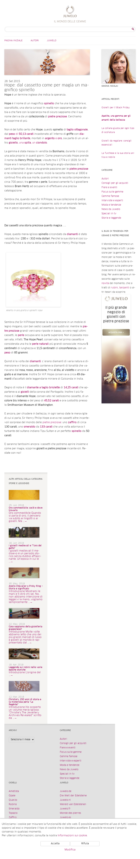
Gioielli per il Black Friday (116, 108)
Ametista (14, 791)
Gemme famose (110, 196)
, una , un (28, 142)
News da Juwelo (111, 209)
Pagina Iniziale (13, 41)
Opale (12, 796)
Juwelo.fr (65, 809)
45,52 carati (51, 400)
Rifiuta (85, 843)
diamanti (35, 361)
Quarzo (13, 800)
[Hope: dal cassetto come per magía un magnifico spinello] (47, 78)
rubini (114, 288)
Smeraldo (14, 809)
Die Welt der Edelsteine (73, 796)
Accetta (55, 843)
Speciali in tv (109, 213)
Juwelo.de (65, 791)
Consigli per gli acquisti (115, 183)
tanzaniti (124, 288)
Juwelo (51, 41)
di (21, 134)
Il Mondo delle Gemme (70, 11)
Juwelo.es (65, 817)
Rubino (13, 804)
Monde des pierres (70, 813)
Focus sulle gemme (112, 192)
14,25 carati (71, 387)
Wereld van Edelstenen (73, 804)
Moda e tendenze (111, 205)
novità (105, 283)
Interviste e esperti (112, 200)
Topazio (13, 813)
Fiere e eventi (109, 187)
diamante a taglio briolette (43, 387)
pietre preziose (57, 116)
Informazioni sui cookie (72, 835)
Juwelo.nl (65, 800)
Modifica (70, 849)
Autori (35, 41)
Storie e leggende (111, 218)
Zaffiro (13, 817)
